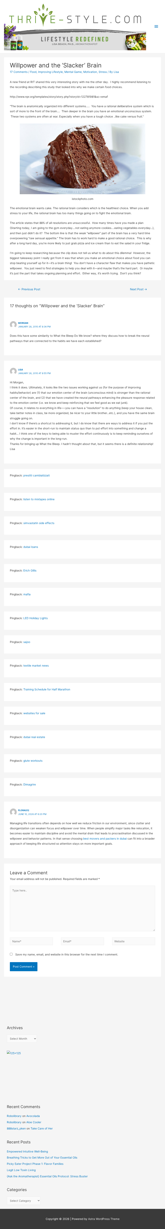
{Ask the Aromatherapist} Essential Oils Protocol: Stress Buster (47, 1176)
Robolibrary (14, 1116)
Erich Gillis (29, 570)
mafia (27, 594)
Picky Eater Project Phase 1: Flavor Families (35, 1163)
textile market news (36, 665)
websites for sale (34, 713)
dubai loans (30, 546)
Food (33, 71)
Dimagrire (29, 784)
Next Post (138, 289)
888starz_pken (16, 1128)
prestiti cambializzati (36, 475)
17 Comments (19, 71)
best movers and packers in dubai (105, 838)
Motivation (90, 71)
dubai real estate (34, 737)
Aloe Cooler (33, 1122)
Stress (103, 71)
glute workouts (32, 760)
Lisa (20, 369)
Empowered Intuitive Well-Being (27, 1151)
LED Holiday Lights (35, 618)
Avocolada (33, 1116)
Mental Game (73, 71)
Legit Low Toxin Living (21, 1170)
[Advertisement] (25, 1000)
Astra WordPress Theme (104, 1219)
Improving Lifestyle (50, 71)
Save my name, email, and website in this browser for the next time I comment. (66, 954)
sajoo (26, 642)
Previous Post (29, 289)
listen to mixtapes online (39, 499)
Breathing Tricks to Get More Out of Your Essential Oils (42, 1157)
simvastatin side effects (38, 523)
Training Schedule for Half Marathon (46, 689)
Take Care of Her (42, 1128)
